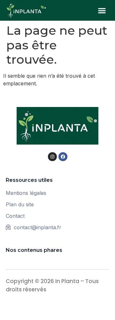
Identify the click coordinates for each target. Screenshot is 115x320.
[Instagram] (52, 156)
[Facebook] (62, 156)
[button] (102, 10)
